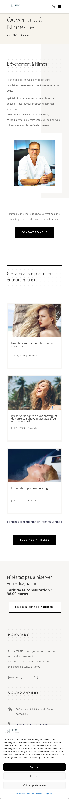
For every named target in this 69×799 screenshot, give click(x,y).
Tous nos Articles (34, 539)
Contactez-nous (34, 232)
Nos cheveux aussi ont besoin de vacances (32, 345)
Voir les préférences (34, 785)
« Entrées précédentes (21, 522)
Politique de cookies (25, 793)
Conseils (32, 355)
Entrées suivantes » (49, 522)
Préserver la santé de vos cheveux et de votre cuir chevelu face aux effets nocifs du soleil (34, 418)
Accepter (35, 767)
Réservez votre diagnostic (34, 607)
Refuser (34, 776)
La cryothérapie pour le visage (30, 488)
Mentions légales (44, 793)
